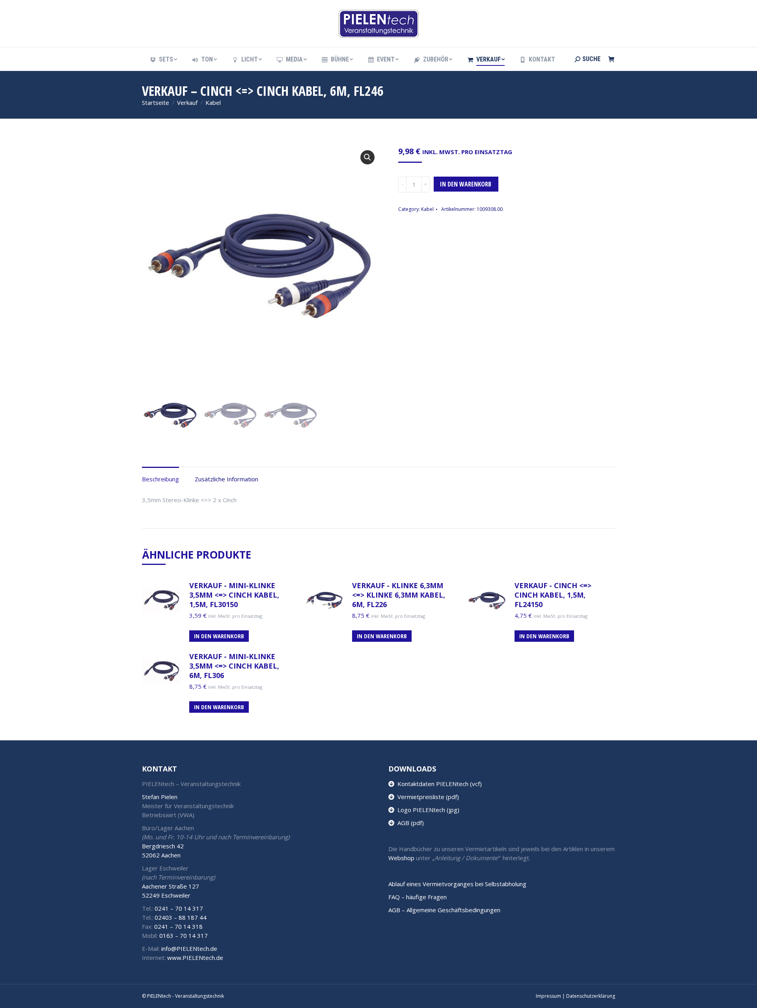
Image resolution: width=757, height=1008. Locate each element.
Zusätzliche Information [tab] (226, 479)
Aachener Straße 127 (170, 886)
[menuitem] (163, 59)
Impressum (548, 996)
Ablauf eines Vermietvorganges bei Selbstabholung (457, 884)
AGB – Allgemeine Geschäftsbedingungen (444, 910)
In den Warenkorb (465, 184)
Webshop (401, 858)
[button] (367, 157)
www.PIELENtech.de (195, 957)
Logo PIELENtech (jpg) (426, 810)
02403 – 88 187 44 (181, 917)
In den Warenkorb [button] (219, 636)
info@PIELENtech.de (189, 948)
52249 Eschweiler (166, 895)
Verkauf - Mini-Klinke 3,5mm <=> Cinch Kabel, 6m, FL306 (234, 666)
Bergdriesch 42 (163, 846)
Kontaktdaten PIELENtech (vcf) (438, 784)
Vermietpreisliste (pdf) (426, 797)
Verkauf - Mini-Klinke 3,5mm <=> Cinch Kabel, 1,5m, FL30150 (234, 595)
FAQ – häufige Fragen (417, 897)
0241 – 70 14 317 (179, 908)
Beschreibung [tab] (160, 479)
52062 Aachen (161, 855)
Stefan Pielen (159, 797)
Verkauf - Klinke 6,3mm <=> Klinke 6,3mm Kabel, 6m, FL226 (398, 595)
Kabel (427, 209)
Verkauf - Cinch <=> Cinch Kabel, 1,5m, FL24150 (553, 595)
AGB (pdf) (409, 823)
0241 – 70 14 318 (178, 926)
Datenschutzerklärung (590, 996)
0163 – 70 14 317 (183, 935)
